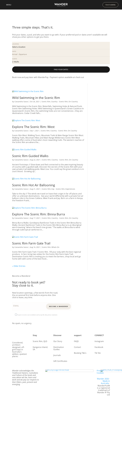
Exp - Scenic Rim (58, 189)
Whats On (55, 247)
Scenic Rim (46, 101)
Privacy (100, 370)
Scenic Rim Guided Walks (30, 156)
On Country (73, 101)
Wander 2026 (103, 378)
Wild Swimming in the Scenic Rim (36, 98)
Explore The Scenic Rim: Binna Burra (38, 214)
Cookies (100, 373)
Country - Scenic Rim (59, 101)
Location (15, 44)
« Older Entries (18, 266)
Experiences (70, 189)
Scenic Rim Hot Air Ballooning (33, 185)
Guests (14, 58)
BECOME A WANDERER (58, 306)
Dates (14, 51)
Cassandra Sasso (21, 101)
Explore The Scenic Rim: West (33, 127)
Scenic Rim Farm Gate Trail (31, 243)
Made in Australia (105, 382)
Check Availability (110, 5)
